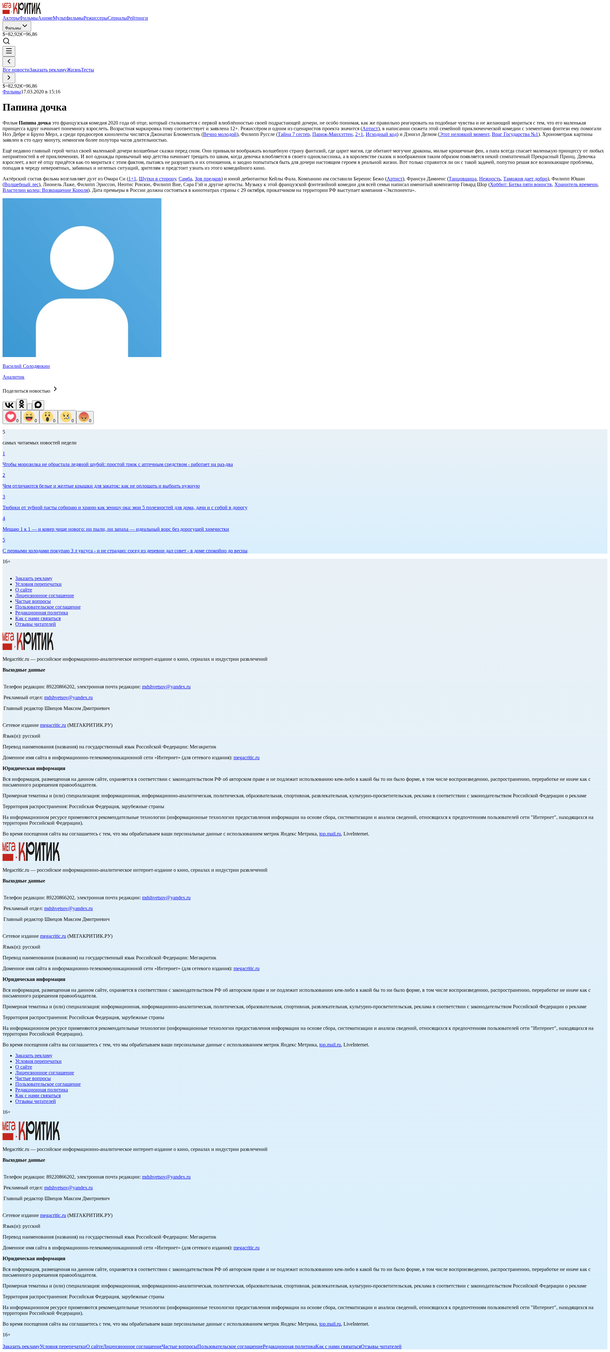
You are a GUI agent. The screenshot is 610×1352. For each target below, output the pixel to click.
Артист (370, 128)
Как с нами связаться (38, 618)
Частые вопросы (33, 601)
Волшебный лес (21, 184)
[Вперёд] (9, 78)
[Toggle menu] (9, 51)
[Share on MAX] (38, 405)
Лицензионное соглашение (44, 595)
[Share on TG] (29, 406)
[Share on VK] (9, 406)
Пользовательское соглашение (48, 607)
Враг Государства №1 (515, 134)
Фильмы (13, 28)
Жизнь (74, 69)
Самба (185, 178)
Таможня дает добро (525, 178)
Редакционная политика (41, 612)
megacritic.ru (53, 725)
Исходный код (381, 134)
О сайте (23, 589)
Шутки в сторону (157, 178)
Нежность (490, 178)
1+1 (132, 178)
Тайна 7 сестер (294, 134)
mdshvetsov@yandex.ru (166, 686)
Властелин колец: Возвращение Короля (45, 190)
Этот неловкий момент (464, 134)
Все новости (16, 69)
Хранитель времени (576, 184)
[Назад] (9, 62)
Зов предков (208, 178)
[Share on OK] (21, 404)
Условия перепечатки (38, 584)
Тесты (87, 69)
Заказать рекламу (48, 69)
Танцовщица (463, 178)
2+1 (359, 134)
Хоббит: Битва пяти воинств (521, 184)
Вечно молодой (220, 134)
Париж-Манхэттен (332, 134)
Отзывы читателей (35, 624)
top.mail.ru (330, 833)
